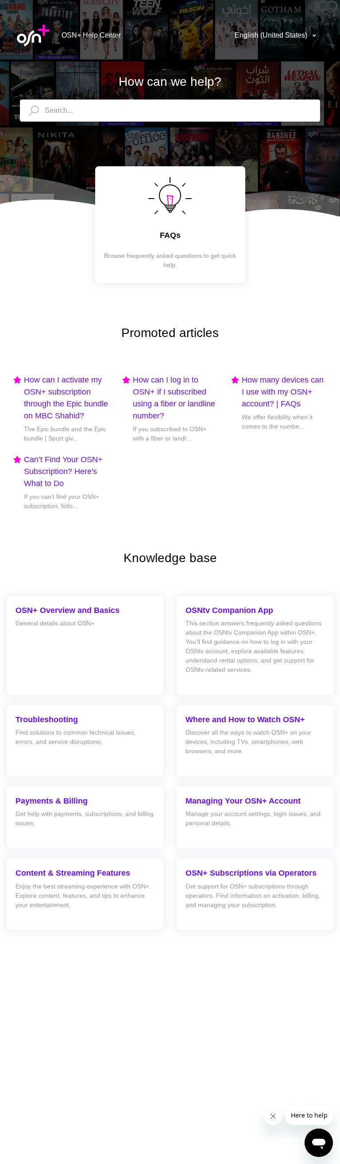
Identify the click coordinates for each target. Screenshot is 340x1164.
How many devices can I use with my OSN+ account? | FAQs (283, 391)
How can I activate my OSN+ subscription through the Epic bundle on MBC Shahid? (66, 397)
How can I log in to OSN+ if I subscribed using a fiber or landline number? (174, 397)
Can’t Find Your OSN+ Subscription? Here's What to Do (63, 471)
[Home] (33, 35)
